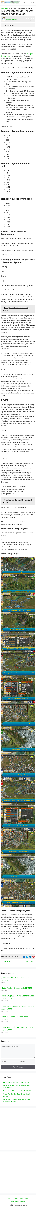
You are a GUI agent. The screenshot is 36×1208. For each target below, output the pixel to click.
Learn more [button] (6, 943)
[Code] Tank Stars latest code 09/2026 (16, 1082)
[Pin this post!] (33, 957)
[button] (18, 566)
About (9, 1198)
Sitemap (22, 1201)
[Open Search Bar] (24, 2)
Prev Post (6, 962)
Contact (15, 1198)
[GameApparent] (10, 2)
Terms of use (15, 1201)
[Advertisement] (18, 18)
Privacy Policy (24, 1198)
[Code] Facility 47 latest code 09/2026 (16, 988)
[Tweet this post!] (27, 957)
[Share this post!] (24, 957)
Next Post (29, 962)
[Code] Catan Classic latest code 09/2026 (17, 1091)
